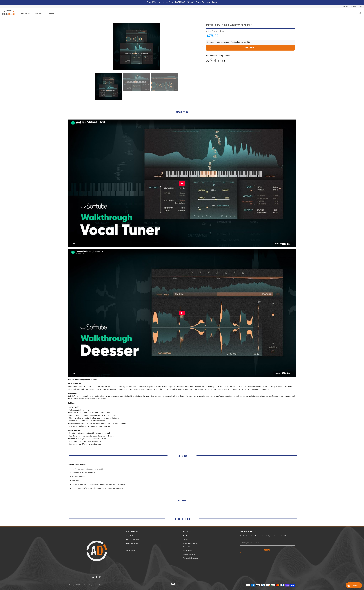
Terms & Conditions (189, 554)
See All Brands (130, 551)
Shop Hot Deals (131, 536)
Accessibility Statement (190, 558)
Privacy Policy (187, 547)
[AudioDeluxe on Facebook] (96, 577)
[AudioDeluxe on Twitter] (93, 577)
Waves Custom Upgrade (133, 547)
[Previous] (70, 46)
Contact (185, 539)
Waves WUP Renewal (132, 543)
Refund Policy (187, 551)
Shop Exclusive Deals (132, 539)
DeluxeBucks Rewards (190, 543)
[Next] (202, 46)
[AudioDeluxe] (9, 13)
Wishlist (346, 6)
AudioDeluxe (84, 585)
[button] (26, 13)
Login (354, 6)
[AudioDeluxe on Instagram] (100, 577)
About (185, 536)
